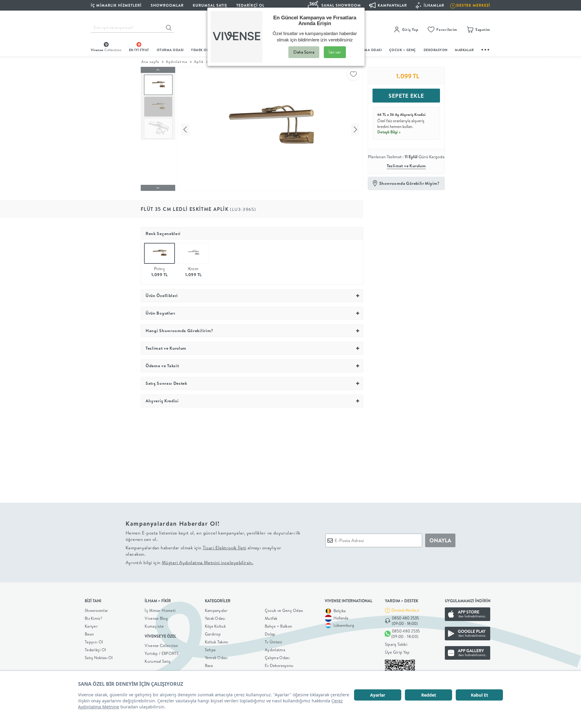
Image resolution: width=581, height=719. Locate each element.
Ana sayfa (150, 61)
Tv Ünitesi (273, 642)
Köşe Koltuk (215, 626)
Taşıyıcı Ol (94, 642)
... (485, 48)
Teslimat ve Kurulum (406, 166)
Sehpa (210, 649)
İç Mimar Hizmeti (160, 610)
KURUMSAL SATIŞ (210, 5)
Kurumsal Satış (157, 661)
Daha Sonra (303, 52)
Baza (209, 665)
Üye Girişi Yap (397, 652)
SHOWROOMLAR (167, 5)
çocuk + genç (402, 49)
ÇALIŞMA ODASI (368, 49)
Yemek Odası (216, 657)
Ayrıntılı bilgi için (189, 562)
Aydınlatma (176, 61)
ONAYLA (440, 540)
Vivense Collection (161, 645)
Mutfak (271, 618)
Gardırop (213, 634)
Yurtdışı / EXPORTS (162, 653)
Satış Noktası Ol (99, 657)
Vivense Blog (156, 618)
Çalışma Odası (277, 657)
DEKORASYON (436, 49)
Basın (89, 634)
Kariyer (91, 626)
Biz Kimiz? (93, 618)
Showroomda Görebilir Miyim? (409, 183)
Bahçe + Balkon (278, 626)
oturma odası (170, 49)
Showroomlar (96, 610)
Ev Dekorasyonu (279, 665)
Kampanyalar (216, 610)
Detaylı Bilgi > (389, 132)
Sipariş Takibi (396, 644)
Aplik (199, 61)
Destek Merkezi (405, 610)
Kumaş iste (154, 626)
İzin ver (335, 52)
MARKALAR (464, 49)
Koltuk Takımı (216, 642)
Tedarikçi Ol (250, 5)
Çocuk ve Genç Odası (284, 610)
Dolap (270, 634)
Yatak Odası (215, 618)
